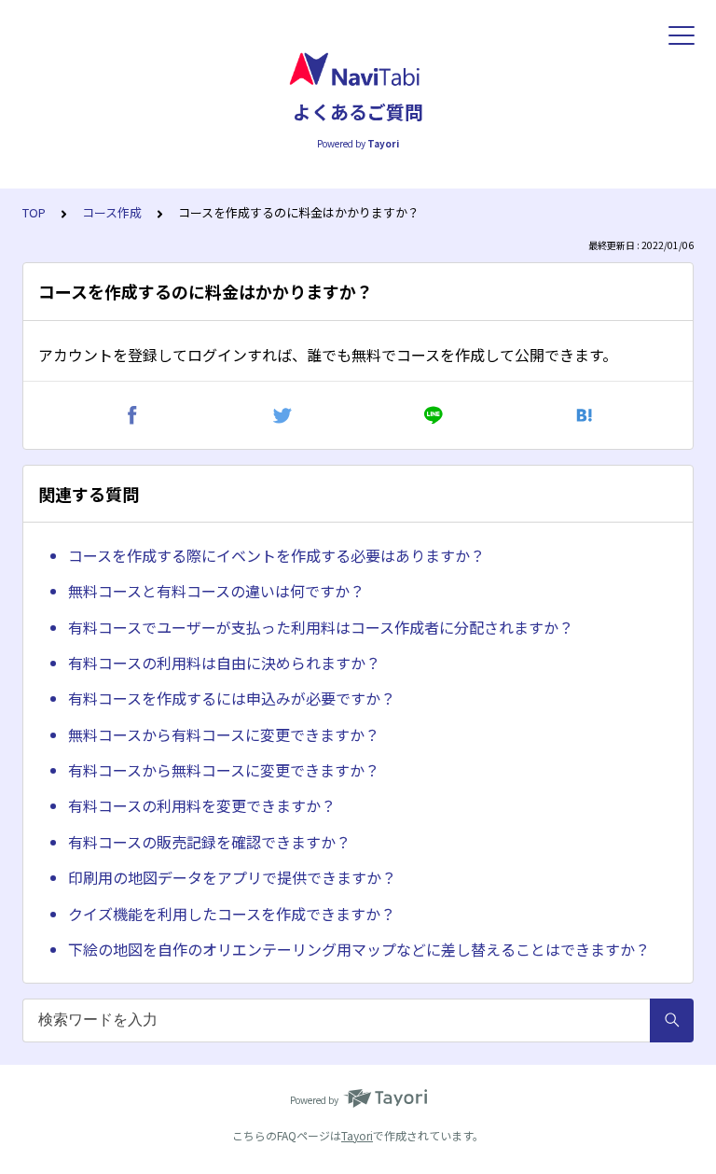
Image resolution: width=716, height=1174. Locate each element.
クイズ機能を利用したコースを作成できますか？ (231, 913)
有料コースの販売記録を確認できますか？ (209, 842)
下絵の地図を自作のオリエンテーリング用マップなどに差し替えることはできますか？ (359, 949)
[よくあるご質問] (358, 70)
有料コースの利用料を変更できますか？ (202, 805)
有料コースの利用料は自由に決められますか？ (224, 662)
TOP (34, 212)
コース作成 (112, 212)
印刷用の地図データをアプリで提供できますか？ (232, 877)
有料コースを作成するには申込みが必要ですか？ (231, 698)
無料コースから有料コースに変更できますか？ (223, 734)
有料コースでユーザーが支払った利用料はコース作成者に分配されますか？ (320, 627)
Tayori (357, 1135)
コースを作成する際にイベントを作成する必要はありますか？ (276, 555)
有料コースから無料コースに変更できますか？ (223, 770)
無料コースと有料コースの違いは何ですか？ (216, 591)
